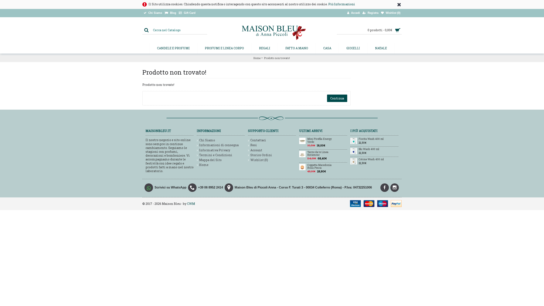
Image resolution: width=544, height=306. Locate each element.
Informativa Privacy (214, 150)
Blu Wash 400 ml (368, 149)
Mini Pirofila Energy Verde (319, 140)
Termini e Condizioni (215, 155)
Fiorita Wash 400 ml (371, 138)
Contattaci (258, 140)
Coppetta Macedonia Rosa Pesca (319, 166)
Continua (337, 98)
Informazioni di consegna (219, 145)
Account (256, 150)
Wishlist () (259, 160)
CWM (191, 204)
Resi (253, 145)
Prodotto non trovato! (277, 58)
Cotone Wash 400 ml (371, 159)
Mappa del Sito (210, 160)
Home (257, 58)
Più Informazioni (341, 4)
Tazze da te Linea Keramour (317, 153)
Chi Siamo (207, 140)
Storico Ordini (261, 155)
